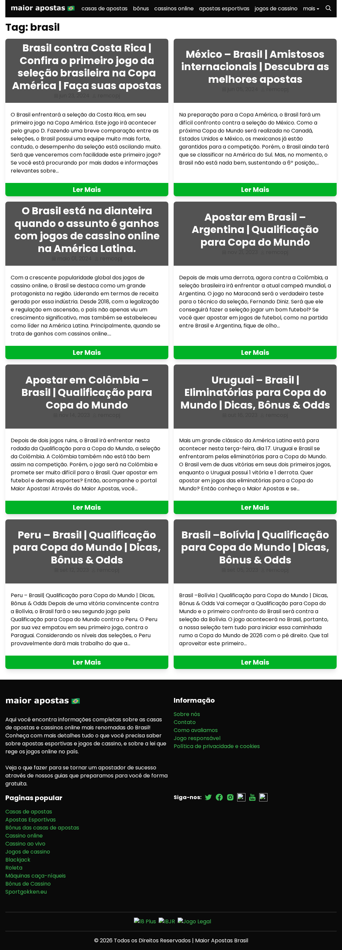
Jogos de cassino (27, 852)
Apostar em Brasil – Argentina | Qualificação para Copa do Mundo (255, 229)
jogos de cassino (276, 8)
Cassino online (24, 836)
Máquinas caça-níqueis (35, 876)
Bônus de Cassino (28, 884)
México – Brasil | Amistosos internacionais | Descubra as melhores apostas (255, 66)
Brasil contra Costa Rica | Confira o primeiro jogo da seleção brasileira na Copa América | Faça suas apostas (87, 67)
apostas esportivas (224, 8)
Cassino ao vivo (25, 844)
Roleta (13, 868)
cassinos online (174, 8)
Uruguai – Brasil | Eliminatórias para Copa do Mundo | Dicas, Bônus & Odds (255, 392)
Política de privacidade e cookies (217, 746)
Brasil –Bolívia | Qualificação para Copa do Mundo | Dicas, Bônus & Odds (255, 547)
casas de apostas (104, 8)
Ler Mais (87, 189)
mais (309, 8)
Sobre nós (187, 714)
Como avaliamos (196, 730)
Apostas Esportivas (30, 819)
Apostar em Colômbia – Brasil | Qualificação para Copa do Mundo (86, 392)
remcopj (109, 95)
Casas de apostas (28, 811)
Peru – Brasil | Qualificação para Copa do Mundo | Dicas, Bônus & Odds (87, 547)
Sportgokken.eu (26, 892)
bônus (141, 8)
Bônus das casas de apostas (42, 828)
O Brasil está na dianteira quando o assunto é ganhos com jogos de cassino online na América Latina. (87, 230)
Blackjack (17, 860)
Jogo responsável (197, 738)
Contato (185, 722)
